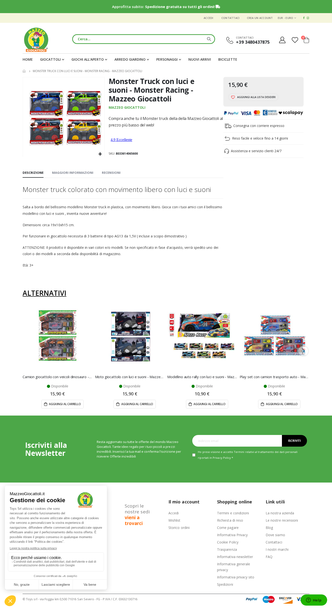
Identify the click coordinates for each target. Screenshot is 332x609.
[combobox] (143, 39)
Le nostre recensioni (282, 520)
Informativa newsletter (235, 556)
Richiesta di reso (230, 520)
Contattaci (230, 18)
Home (24, 71)
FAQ (269, 556)
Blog (269, 527)
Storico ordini (179, 527)
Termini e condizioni (233, 513)
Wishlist (174, 520)
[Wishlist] (295, 40)
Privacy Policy (222, 457)
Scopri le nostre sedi (137, 514)
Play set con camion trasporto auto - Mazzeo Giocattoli (275, 376)
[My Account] (282, 40)
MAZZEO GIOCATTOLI (127, 107)
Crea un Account (260, 18)
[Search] (209, 39)
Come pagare (228, 527)
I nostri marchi (277, 549)
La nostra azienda (280, 513)
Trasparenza (227, 549)
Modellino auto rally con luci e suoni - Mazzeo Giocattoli (202, 376)
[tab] (33, 173)
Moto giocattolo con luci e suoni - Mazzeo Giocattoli (130, 376)
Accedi (208, 18)
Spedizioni (225, 584)
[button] (100, 154)
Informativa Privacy (232, 535)
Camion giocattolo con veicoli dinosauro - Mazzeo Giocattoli (58, 376)
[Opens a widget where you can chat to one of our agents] (313, 600)
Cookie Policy (227, 542)
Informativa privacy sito (235, 577)
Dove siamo (275, 535)
